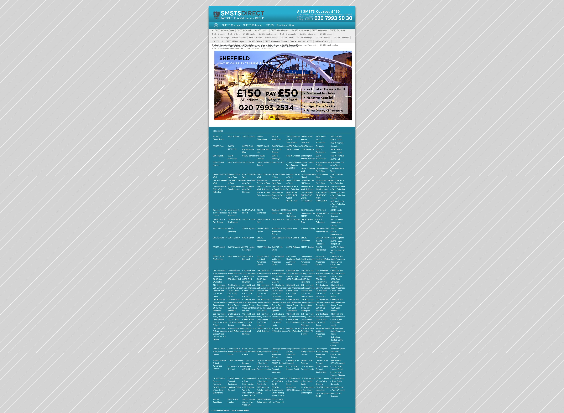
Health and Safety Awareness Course (279, 231)
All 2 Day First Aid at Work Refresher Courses (337, 204)
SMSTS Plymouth (341, 38)
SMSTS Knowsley (235, 247)
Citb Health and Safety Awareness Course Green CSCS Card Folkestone (308, 276)
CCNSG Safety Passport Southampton (322, 369)
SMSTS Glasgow (319, 30)
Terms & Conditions (270, 45)
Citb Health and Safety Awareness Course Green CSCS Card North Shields (220, 319)
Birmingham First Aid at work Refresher (249, 331)
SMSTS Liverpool (322, 38)
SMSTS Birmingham (279, 30)
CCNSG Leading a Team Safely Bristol (308, 381)
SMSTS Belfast (255, 41)
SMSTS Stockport (337, 247)
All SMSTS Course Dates (223, 30)
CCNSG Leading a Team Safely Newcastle (337, 381)
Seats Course (291, 229)
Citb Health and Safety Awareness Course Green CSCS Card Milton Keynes (235, 319)
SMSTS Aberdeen (279, 146)
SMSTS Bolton (248, 238)
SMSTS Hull (217, 41)
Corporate (320, 146)
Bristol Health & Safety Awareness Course (249, 351)
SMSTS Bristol (249, 34)
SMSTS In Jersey (278, 219)
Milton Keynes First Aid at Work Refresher (278, 195)
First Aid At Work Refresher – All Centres (307, 331)
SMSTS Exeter (218, 34)
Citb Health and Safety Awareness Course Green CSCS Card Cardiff (293, 290)
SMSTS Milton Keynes (235, 41)
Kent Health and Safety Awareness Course (337, 331)
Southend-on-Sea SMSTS (301, 41)
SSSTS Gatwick (307, 210)
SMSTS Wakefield (235, 256)
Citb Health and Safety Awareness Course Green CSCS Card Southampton (293, 305)
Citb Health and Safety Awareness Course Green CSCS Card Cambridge (279, 290)
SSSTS (270, 25)
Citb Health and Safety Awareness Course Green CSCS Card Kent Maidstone (308, 319)
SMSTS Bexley (234, 238)
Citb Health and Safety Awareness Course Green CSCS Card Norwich (337, 305)
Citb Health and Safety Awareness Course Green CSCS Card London (337, 262)
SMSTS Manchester (300, 30)
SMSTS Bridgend (279, 238)
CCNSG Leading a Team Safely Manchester (264, 381)
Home (216, 25)
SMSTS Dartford (336, 229)
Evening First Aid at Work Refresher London (220, 213)
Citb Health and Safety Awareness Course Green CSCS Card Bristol (264, 290)
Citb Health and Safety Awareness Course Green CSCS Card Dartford (235, 290)
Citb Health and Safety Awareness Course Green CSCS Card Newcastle (249, 319)
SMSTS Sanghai (293, 219)
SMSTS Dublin (271, 38)
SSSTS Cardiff (336, 153)
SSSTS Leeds (336, 210)
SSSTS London (292, 149)
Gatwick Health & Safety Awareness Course (220, 351)
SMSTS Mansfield (264, 247)
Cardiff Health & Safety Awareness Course (308, 351)
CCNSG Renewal (235, 360)
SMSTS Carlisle (336, 219)
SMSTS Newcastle (288, 34)
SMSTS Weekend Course (276, 41)
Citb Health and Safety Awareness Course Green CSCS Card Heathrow (249, 276)
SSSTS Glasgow (307, 149)
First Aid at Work (285, 25)
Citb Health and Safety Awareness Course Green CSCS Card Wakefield (235, 305)
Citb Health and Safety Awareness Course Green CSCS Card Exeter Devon (323, 276)
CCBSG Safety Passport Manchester (277, 369)
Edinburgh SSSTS (279, 210)
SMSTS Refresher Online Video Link (227, 49)
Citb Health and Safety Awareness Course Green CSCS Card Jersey (323, 319)
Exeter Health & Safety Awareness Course (264, 351)
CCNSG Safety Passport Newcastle (219, 381)
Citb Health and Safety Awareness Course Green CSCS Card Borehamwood (308, 290)
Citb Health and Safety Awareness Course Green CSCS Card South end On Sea (264, 305)
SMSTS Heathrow (235, 162)
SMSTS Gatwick (244, 30)
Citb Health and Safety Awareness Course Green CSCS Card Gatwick (264, 276)
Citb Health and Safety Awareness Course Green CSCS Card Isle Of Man (220, 334)
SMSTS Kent (234, 34)
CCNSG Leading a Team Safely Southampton (308, 390)
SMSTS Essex (255, 38)
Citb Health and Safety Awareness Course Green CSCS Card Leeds (279, 319)
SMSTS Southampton (267, 34)
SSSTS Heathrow (220, 229)
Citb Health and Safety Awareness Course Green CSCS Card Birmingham (323, 290)
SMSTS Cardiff (287, 38)
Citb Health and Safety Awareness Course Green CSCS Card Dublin (220, 290)
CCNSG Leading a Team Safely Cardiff (278, 381)
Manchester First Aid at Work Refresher (234, 213)
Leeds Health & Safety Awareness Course (235, 351)
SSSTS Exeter (218, 156)
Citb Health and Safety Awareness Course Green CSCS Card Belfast (337, 290)
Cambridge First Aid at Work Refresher (219, 189)
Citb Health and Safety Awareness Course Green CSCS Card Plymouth (279, 305)
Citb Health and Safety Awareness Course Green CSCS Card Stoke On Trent (249, 305)
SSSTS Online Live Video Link (259, 49)
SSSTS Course (307, 146)
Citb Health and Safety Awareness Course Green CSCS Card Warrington (220, 276)
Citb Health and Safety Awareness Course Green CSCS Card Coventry (249, 290)
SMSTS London (261, 30)
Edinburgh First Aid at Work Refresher (248, 189)
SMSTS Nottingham (308, 34)
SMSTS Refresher (252, 25)
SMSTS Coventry (322, 238)
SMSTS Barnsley (219, 238)
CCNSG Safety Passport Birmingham (234, 381)
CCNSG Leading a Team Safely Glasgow (322, 381)
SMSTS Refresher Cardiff (223, 45)
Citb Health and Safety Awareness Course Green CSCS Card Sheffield (323, 305)
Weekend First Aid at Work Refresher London (337, 195)
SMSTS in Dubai (249, 219)
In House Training (322, 41)
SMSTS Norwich (239, 38)
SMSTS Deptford (337, 238)
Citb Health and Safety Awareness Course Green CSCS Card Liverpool (264, 319)
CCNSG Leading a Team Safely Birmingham (219, 390)
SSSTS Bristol (336, 149)
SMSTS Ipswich (219, 247)
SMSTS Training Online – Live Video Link (248, 402)
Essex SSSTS (291, 210)
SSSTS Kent (321, 210)
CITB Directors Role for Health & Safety (264, 390)
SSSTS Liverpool (278, 213)
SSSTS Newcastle (249, 156)
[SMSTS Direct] (239, 19)
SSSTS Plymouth (249, 229)
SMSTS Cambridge (220, 38)
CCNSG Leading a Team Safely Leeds (293, 381)
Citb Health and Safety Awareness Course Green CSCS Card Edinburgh (337, 276)
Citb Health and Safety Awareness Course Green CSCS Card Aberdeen (220, 305)
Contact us (334, 146)
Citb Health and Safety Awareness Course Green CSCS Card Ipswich (337, 319)
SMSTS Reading (307, 247)
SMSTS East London (329, 45)
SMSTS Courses (231, 25)
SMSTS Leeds (326, 34)
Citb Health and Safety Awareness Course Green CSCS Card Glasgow (279, 276)
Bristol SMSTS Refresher (248, 45)
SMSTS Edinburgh (304, 38)
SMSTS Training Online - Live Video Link (299, 45)
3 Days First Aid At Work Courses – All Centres (293, 165)
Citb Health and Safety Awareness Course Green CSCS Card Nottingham (308, 305)
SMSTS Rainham (293, 247)
